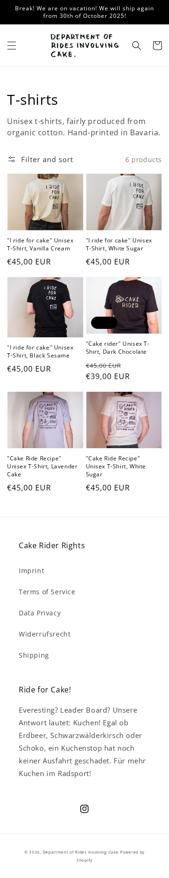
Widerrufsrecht (44, 633)
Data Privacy (40, 612)
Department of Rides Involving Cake (81, 852)
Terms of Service (47, 591)
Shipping (34, 655)
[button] (11, 45)
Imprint (31, 570)
